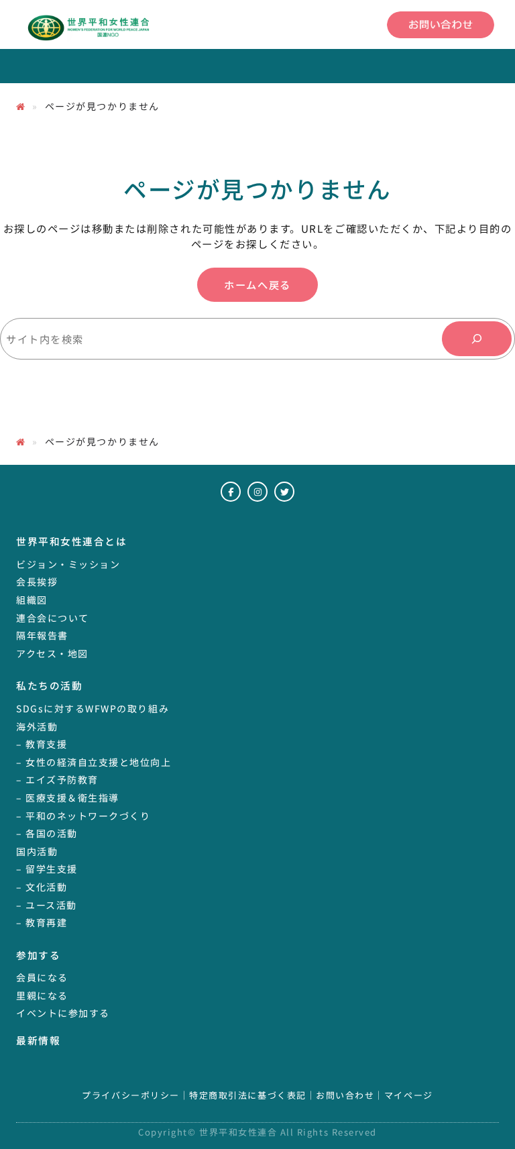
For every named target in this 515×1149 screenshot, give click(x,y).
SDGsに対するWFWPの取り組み (92, 708)
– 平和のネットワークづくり (83, 815)
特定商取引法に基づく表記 (247, 1096)
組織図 (32, 599)
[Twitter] (284, 492)
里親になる (42, 995)
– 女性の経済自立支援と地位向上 (94, 762)
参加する (38, 955)
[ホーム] (20, 106)
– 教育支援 (41, 744)
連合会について (52, 617)
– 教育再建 (41, 922)
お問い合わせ (345, 1096)
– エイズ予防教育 (57, 779)
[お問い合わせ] (440, 24)
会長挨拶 (37, 581)
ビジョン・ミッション (68, 564)
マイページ (408, 1096)
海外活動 (37, 726)
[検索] (477, 338)
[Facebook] (231, 492)
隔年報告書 (42, 635)
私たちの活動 (49, 685)
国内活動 (37, 851)
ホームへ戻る (257, 284)
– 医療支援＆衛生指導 (67, 797)
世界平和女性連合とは (71, 541)
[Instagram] (257, 492)
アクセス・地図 (52, 653)
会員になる (42, 977)
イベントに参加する (63, 1013)
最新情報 (38, 1040)
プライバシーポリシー (130, 1096)
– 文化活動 (41, 886)
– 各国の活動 (47, 833)
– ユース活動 (46, 905)
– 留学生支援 (47, 868)
